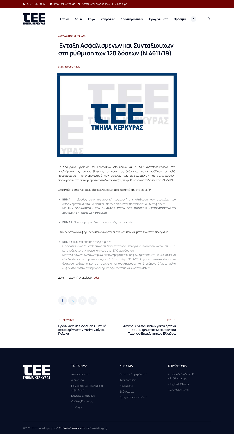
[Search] (208, 19)
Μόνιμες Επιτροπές (83, 396)
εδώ (96, 277)
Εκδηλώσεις (127, 391)
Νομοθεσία (126, 386)
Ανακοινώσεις (128, 380)
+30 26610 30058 (178, 390)
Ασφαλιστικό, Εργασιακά (72, 36)
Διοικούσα (77, 380)
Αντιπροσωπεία (80, 374)
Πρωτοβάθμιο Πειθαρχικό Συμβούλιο (87, 388)
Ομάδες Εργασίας (82, 401)
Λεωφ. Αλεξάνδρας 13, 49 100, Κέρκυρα (181, 376)
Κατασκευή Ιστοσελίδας (72, 428)
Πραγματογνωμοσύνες (133, 397)
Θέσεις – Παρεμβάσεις (133, 374)
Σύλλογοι (76, 407)
